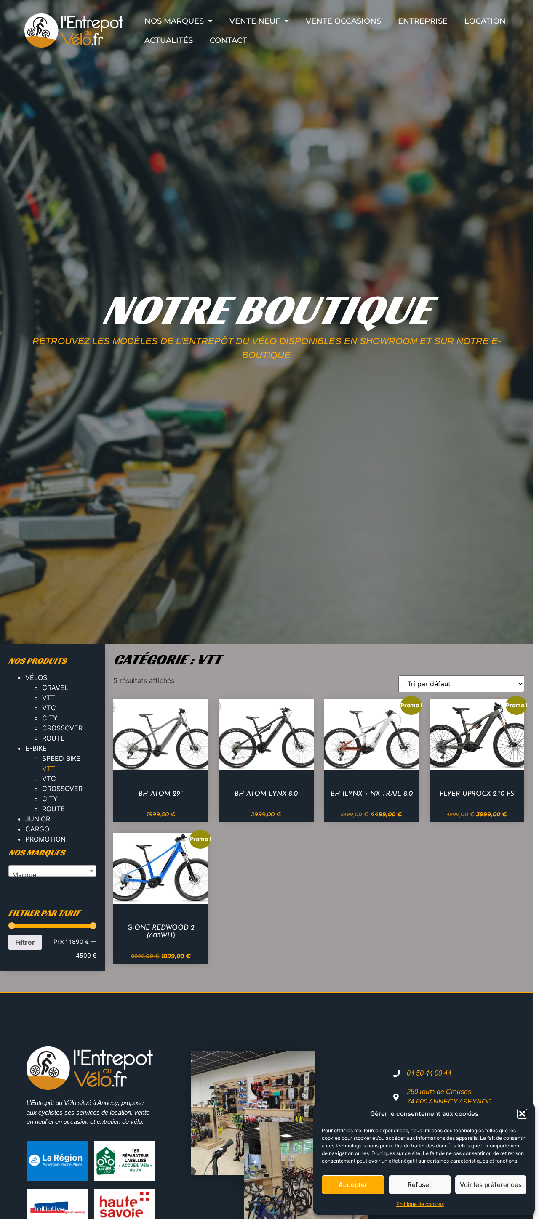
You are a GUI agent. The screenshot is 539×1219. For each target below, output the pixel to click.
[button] (522, 1114)
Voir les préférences (491, 1185)
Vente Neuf (254, 20)
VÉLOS (36, 677)
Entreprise (423, 20)
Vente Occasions (343, 20)
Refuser (420, 1185)
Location (485, 20)
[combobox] (52, 871)
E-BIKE (36, 748)
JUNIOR (37, 819)
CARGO (37, 829)
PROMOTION (45, 839)
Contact (228, 40)
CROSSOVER (62, 728)
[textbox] (52, 875)
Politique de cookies (420, 1204)
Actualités (168, 40)
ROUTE (53, 738)
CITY (50, 718)
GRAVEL (55, 687)
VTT (48, 697)
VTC (49, 708)
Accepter (353, 1185)
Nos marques (174, 20)
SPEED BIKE (61, 758)
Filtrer (25, 942)
